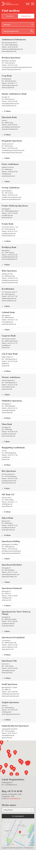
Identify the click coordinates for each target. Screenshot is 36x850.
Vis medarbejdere (18, 816)
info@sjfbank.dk (7, 504)
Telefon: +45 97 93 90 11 (9, 733)
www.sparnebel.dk (8, 626)
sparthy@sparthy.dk (8, 670)
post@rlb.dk (6, 457)
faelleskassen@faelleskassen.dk (12, 49)
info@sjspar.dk (6, 712)
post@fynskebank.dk (9, 233)
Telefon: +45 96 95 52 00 (9, 255)
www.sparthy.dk (7, 673)
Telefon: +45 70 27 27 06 (9, 385)
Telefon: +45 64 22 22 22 (9, 408)
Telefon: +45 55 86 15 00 (9, 432)
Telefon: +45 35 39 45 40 (9, 47)
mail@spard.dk (7, 598)
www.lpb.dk (6, 347)
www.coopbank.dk (8, 87)
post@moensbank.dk (9, 434)
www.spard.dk (6, 600)
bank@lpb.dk (6, 345)
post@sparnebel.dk (8, 624)
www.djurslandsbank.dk (10, 129)
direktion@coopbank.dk (10, 85)
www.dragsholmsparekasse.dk (12, 153)
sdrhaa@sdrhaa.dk (8, 735)
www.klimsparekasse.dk (10, 283)
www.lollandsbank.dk (9, 324)
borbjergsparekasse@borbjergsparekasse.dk (17, 67)
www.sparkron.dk (8, 649)
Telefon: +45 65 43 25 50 (9, 195)
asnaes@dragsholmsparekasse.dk (13, 150)
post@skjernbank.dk (8, 528)
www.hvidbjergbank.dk (9, 259)
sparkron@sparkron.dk (9, 647)
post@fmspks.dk (7, 215)
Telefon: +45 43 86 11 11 (9, 83)
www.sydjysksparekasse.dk (11, 714)
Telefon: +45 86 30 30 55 (9, 125)
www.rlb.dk (5, 459)
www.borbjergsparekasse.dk (11, 69)
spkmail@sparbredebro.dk (10, 574)
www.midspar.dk (7, 412)
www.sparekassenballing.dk (11, 553)
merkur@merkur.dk (8, 387)
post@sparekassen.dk (9, 481)
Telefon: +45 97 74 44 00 (9, 213)
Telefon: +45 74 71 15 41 (9, 572)
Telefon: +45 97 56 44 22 (9, 549)
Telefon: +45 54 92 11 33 (9, 320)
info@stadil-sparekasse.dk (10, 694)
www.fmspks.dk (7, 217)
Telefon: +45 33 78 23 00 (9, 361)
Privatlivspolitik (28, 848)
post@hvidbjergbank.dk (10, 257)
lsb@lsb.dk (5, 363)
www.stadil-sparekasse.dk (10, 696)
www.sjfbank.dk (7, 506)
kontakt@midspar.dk (8, 410)
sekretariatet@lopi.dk (13, 798)
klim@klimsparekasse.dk (10, 280)
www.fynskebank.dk (8, 236)
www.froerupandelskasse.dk (11, 199)
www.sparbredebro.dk (9, 577)
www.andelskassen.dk (9, 106)
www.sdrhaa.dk (7, 738)
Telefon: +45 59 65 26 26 (9, 148)
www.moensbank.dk (8, 436)
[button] (27, 763)
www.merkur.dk (7, 389)
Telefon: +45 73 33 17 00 (9, 296)
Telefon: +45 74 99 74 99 (9, 710)
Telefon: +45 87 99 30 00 (9, 101)
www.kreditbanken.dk (9, 301)
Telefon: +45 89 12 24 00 (9, 645)
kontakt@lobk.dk (7, 322)
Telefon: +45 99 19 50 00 (9, 668)
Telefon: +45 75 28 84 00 (9, 621)
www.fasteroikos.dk (8, 176)
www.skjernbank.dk (8, 530)
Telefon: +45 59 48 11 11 (9, 502)
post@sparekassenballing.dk (11, 551)
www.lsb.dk (5, 366)
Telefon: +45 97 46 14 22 (9, 65)
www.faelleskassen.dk (9, 51)
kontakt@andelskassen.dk (10, 104)
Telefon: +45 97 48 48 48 (9, 692)
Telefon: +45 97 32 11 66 (9, 455)
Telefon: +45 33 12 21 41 (9, 343)
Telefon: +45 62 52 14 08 (9, 478)
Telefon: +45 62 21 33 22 (9, 231)
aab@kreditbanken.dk (9, 298)
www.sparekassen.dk (9, 483)
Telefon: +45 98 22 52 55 (9, 278)
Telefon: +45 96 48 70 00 (9, 172)
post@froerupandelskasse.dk (11, 197)
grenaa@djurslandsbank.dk (11, 127)
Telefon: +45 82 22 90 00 (9, 596)
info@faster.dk (6, 174)
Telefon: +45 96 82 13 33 (9, 525)
